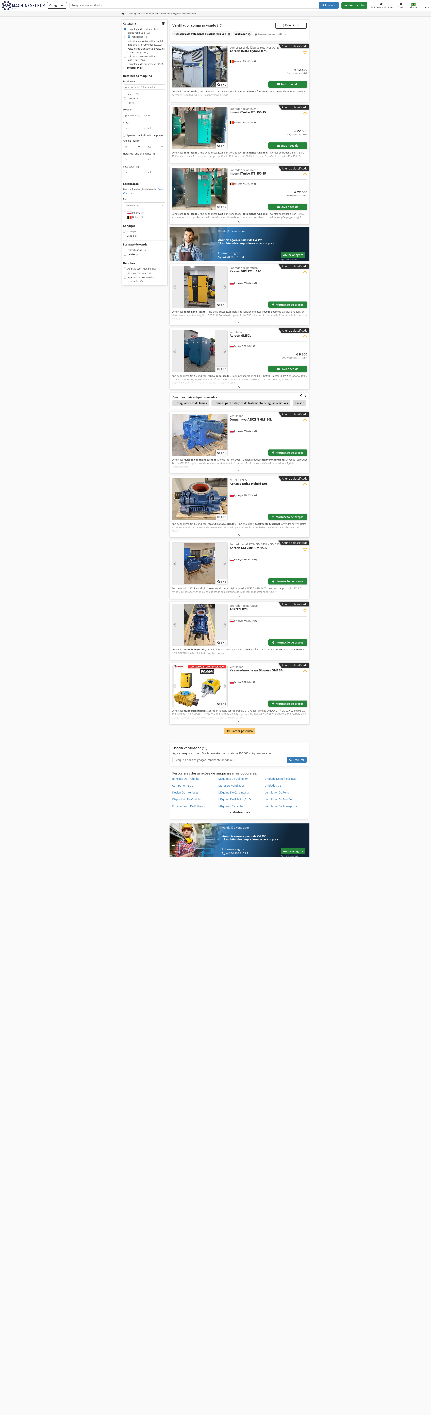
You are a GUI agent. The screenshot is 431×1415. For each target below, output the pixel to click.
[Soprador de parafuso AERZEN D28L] (199, 625)
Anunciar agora (293, 255)
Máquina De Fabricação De (235, 799)
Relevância (292, 25)
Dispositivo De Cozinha (187, 799)
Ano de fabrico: (131, 140)
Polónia (137, 212)
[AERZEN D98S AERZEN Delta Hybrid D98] (199, 499)
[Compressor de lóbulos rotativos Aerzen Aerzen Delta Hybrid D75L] (199, 66)
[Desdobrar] (239, 99)
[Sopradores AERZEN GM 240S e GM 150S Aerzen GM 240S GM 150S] (199, 563)
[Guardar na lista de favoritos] (305, 52)
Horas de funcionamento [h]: (139, 153)
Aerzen (133, 94)
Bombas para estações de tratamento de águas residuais (251, 403)
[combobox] (144, 205)
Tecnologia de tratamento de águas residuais (143, 30)
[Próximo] (224, 66)
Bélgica (137, 217)
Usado (132, 235)
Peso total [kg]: (131, 166)
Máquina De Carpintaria (233, 792)
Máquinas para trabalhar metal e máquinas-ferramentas (146, 43)
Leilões (132, 254)
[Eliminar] (228, 34)
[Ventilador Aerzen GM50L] (199, 351)
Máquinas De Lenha (230, 806)
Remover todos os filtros (272, 34)
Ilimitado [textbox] (132, 205)
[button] (425, 5)
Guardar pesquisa (241, 731)
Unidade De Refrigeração (280, 779)
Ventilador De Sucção (278, 799)
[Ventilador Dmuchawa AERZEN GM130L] (199, 435)
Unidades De (273, 785)
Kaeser (132, 98)
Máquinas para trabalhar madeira (141, 58)
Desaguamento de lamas (191, 403)
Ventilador (139, 36)
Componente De (182, 785)
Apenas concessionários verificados (141, 279)
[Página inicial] (123, 13)
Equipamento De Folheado (189, 806)
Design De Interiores (185, 792)
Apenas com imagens (141, 268)
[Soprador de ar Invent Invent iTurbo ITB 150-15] (199, 128)
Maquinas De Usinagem (233, 779)
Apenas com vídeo (139, 273)
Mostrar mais (241, 812)
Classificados (136, 250)
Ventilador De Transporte (281, 806)
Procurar (330, 5)
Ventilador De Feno (277, 792)
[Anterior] (174, 66)
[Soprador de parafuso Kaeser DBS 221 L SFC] (199, 287)
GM (131, 102)
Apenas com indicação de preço (145, 135)
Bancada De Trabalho (186, 779)
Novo (131, 231)
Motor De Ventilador (231, 785)
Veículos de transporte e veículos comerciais (146, 50)
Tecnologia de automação (145, 64)
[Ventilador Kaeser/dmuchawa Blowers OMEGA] (199, 686)
